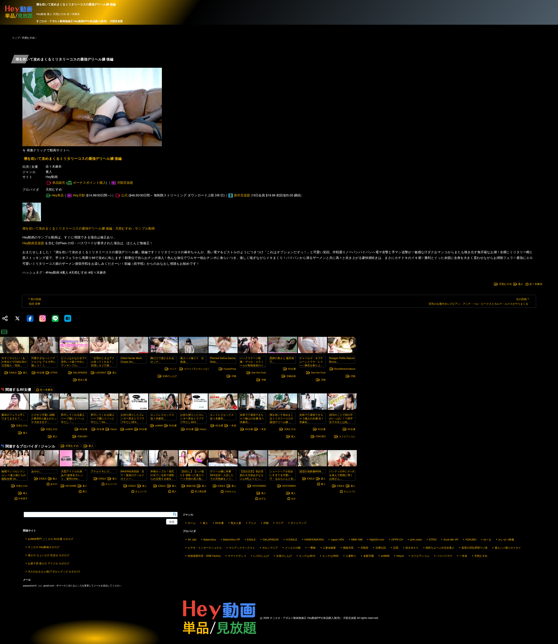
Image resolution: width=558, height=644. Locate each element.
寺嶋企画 (291, 376)
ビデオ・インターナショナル (205, 547)
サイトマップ (298, 523)
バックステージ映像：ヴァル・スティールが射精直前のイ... (253, 361)
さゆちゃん (230, 491)
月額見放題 (125, 182)
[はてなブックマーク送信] (67, 318)
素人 (520, 284)
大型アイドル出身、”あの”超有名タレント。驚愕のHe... (73, 474)
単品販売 (58, 182)
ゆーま (487, 539)
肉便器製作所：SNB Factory (204, 556)
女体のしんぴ (170, 376)
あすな (262, 498)
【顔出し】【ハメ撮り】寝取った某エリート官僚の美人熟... (192, 474)
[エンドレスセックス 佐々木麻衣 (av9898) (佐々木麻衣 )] (163, 409)
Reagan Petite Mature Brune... (342, 359)
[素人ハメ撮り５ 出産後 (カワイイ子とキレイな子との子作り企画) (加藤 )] (193, 352)
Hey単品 (58, 195)
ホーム (192, 523)
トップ (16, 37)
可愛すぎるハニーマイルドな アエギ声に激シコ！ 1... (43, 361)
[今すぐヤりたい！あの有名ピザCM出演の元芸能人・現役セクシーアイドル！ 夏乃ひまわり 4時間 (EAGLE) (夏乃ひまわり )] (14, 352)
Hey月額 (79, 195)
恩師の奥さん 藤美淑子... (282, 359)
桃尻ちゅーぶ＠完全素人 (440, 547)
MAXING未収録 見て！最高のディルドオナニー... (132, 474)
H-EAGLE (291, 539)
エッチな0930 (330, 556)
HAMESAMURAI (314, 539)
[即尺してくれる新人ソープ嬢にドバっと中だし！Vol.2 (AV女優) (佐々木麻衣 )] (103, 409)
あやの (53, 484)
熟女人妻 (82, 379)
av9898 (129, 429)
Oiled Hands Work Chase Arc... (131, 359)
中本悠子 (23, 498)
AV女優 (40, 372)
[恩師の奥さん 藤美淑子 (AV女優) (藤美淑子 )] (282, 352)
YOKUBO (82, 436)
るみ (293, 498)
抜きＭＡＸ (412, 547)
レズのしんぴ (261, 556)
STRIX (53, 372)
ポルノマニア (270, 547)
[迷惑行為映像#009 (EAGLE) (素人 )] (312, 465)
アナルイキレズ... (101, 471)
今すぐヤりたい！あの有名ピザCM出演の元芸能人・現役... (14, 361)
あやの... (36, 471)
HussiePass (230, 368)
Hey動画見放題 (33, 243)
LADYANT (101, 372)
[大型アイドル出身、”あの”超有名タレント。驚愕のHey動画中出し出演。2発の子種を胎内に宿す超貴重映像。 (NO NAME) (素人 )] (74, 465)
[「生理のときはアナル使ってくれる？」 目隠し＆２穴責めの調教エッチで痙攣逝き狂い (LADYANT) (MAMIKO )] (103, 352)
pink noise (416, 539)
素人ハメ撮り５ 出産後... (192, 359)
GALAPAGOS (80, 372)
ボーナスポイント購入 (89, 182)
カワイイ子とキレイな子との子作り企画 (205, 368)
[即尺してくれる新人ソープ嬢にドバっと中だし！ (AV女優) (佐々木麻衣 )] (74, 409)
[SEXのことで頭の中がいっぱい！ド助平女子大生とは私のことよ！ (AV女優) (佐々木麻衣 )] (342, 409)
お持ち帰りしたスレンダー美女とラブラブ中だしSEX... (132, 418)
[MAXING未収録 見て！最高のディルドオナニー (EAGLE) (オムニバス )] (133, 465)
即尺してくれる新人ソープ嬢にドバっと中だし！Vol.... (103, 418)
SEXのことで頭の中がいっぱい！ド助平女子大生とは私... (341, 418)
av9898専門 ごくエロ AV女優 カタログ (50, 539)
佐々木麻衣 (535, 284)
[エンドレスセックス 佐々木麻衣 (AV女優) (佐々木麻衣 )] (223, 409)
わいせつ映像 (506, 539)
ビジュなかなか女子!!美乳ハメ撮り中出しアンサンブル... (73, 361)
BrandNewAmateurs (344, 368)
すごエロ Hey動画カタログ (43, 547)
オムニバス (111, 484)
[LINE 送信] (55, 318)
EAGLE (13, 372)
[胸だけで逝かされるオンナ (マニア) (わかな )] (163, 352)
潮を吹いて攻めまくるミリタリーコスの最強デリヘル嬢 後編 (73, 158)
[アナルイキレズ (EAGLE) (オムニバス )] (103, 465)
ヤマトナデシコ (237, 556)
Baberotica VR (231, 539)
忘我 (395, 547)
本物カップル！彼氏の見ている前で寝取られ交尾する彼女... (162, 474)
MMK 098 (356, 539)
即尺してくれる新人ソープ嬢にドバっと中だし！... (73, 418)
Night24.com (377, 539)
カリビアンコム (347, 436)
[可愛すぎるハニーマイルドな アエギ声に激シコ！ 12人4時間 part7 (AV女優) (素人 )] (44, 352)
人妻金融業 (329, 547)
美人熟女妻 (200, 491)
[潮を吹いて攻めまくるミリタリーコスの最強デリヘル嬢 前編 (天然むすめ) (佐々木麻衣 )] (282, 409)
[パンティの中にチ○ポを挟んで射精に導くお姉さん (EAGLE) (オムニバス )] (342, 465)
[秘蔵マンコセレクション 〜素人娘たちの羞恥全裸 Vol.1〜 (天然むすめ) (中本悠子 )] (14, 465)
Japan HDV (337, 539)
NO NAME (71, 485)
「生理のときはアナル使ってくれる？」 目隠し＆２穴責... (104, 361)
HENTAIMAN (259, 485)
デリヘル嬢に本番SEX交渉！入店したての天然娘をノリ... (222, 474)
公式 (124, 195)
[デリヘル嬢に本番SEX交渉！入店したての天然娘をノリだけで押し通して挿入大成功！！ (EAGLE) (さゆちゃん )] (223, 465)
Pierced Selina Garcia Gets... (222, 359)
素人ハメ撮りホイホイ (508, 547)
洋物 (233, 376)
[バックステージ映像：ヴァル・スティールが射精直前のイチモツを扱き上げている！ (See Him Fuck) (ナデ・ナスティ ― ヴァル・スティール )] (252, 352)
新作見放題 (242, 195)
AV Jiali (192, 539)
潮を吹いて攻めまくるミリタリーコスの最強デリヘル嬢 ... (281, 418)
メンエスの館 (293, 547)
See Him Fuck (258, 372)
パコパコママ (444, 556)
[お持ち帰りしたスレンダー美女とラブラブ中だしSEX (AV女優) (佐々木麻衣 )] (193, 409)
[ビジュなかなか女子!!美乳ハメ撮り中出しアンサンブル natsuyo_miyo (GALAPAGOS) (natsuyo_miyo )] (74, 352)
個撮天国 (191, 485)
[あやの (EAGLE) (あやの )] (44, 465)
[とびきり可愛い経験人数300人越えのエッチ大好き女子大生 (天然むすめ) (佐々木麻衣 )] (44, 409)
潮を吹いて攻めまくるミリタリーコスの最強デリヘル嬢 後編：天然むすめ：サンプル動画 (88, 228)
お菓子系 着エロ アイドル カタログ (48, 563)
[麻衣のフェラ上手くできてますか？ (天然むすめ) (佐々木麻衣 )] (14, 409)
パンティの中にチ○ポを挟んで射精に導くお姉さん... (341, 474)
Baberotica (209, 539)
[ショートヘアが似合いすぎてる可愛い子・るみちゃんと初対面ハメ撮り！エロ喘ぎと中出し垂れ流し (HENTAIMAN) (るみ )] (282, 465)
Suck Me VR (451, 539)
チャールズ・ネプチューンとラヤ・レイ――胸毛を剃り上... (311, 361)
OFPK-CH (397, 539)
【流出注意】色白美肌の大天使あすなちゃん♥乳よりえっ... (251, 474)
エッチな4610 (307, 556)
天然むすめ (505, 284)
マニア (173, 368)
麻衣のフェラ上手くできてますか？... (13, 416)
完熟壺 (364, 547)
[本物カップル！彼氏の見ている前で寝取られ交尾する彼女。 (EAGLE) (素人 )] (163, 465)
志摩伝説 (380, 547)
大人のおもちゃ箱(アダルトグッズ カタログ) (54, 571)
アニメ (252, 523)
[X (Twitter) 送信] (17, 318)
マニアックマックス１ (242, 547)
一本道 (232, 425)
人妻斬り (351, 556)
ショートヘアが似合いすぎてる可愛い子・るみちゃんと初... (282, 474)
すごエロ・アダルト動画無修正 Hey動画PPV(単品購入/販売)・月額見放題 (79, 21)
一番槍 (312, 547)
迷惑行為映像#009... (311, 471)
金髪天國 (368, 556)
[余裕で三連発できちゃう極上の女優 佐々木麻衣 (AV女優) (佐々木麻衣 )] (252, 409)
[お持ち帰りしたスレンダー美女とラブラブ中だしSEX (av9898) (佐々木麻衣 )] (133, 409)
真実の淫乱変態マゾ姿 (475, 547)
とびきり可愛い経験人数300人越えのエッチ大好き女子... (44, 418)
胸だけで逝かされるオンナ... (162, 359)
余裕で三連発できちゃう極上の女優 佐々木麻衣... (252, 418)
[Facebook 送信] (30, 318)
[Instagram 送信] (42, 318)
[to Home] (18, 18)
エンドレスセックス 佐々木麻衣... (162, 416)
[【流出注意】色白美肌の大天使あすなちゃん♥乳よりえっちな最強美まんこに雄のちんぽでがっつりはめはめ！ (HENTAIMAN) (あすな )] (252, 465)
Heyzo (113, 429)
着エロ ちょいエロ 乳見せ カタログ (48, 555)
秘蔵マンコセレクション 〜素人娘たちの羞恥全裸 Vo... (14, 474)
